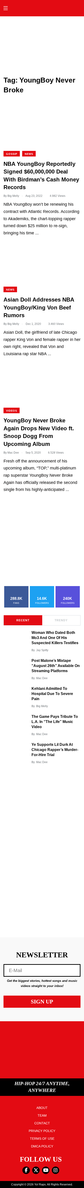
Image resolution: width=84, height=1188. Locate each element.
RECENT (22, 620)
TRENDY (61, 620)
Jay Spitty (42, 650)
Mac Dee (42, 678)
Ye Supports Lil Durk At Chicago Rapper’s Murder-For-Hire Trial (55, 750)
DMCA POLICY (42, 1146)
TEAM (42, 1115)
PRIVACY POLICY (42, 1131)
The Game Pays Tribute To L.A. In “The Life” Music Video (55, 722)
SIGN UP (42, 1002)
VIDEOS (11, 410)
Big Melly (42, 706)
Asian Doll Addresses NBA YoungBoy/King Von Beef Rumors (39, 307)
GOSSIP (11, 154)
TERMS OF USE (42, 1138)
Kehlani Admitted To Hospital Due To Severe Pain (52, 694)
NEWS (29, 154)
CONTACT (42, 1123)
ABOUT (42, 1108)
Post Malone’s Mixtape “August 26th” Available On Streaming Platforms (56, 666)
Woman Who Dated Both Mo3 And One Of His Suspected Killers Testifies (55, 638)
